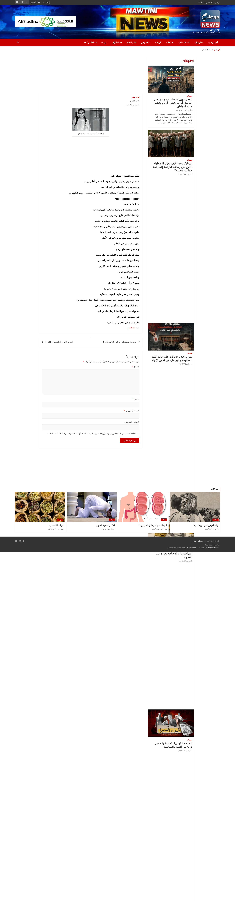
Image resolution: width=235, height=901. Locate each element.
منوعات (104, 42)
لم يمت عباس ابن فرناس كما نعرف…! (119, 342)
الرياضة (158, 42)
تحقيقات (170, 42)
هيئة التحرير (35, 2)
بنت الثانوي (131, 328)
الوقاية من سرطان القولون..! (153, 525)
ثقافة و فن (145, 42)
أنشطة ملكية (183, 42)
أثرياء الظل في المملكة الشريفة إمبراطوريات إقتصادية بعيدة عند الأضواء (174, 554)
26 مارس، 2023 (133, 105)
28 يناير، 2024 (110, 529)
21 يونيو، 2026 (187, 751)
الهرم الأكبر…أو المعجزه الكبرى (59, 342)
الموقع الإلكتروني (132, 422)
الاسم (136, 399)
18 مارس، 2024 (161, 529)
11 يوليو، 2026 (187, 364)
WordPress (191, 548)
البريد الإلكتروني (131, 410)
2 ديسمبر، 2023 (57, 529)
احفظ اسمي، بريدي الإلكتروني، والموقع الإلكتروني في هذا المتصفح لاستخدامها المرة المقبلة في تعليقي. (92, 433)
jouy (126, 105)
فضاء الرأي (117, 42)
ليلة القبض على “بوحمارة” (205, 525)
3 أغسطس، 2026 (186, 110)
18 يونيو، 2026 (213, 529)
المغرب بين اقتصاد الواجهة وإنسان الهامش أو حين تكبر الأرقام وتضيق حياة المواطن (172, 103)
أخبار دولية (198, 42)
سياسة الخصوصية (212, 545)
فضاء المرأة (91, 42)
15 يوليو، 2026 (187, 174)
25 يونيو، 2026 (187, 561)
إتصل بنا (46, 2)
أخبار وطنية (213, 42)
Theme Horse (213, 548)
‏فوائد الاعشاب (56, 525)
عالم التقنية (131, 42)
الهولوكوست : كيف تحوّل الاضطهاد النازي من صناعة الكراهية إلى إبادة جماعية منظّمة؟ (172, 167)
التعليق (135, 366)
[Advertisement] (90, 75)
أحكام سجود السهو (106, 525)
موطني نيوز (215, 29)
